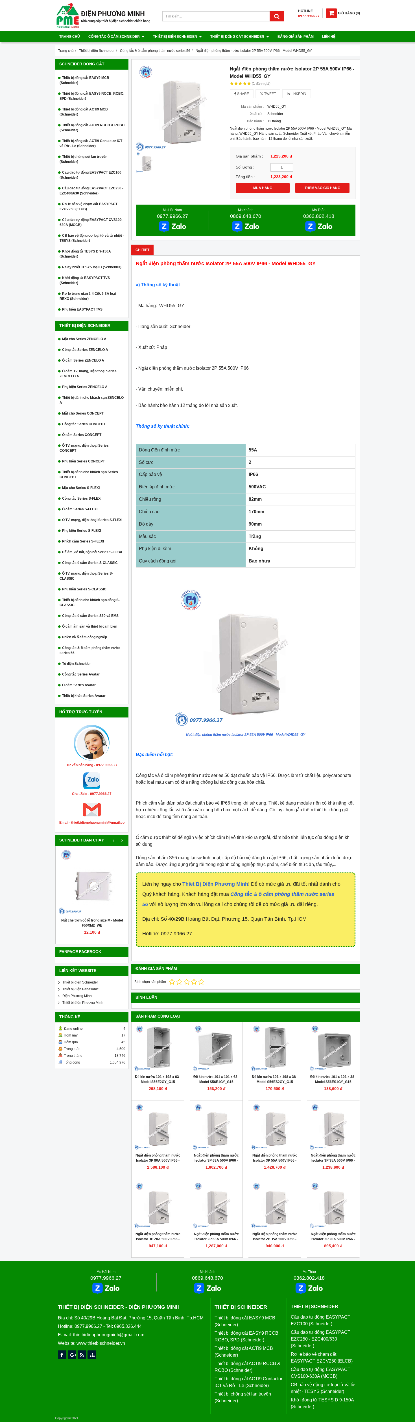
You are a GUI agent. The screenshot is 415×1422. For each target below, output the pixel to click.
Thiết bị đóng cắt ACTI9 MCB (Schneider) (84, 111)
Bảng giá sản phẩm (296, 37)
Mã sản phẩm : (252, 106)
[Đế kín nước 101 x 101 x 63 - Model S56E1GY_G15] (216, 1048)
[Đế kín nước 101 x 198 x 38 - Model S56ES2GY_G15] (274, 1048)
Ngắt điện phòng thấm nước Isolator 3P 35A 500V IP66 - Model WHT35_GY (333, 1160)
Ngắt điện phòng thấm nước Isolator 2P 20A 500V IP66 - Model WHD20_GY (333, 1239)
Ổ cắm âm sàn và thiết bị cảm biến (89, 626)
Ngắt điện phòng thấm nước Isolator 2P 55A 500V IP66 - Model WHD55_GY (245, 735)
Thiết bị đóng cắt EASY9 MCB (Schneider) (84, 80)
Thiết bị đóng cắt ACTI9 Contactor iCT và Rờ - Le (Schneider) (91, 143)
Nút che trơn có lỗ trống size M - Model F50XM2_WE (92, 922)
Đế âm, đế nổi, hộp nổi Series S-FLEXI (92, 552)
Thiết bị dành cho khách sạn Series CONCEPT (89, 474)
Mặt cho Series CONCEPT (83, 413)
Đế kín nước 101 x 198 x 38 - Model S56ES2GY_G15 (275, 1079)
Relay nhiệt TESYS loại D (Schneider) (91, 267)
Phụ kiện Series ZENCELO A (85, 387)
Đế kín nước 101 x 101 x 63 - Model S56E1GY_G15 (216, 1079)
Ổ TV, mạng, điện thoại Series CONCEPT (84, 448)
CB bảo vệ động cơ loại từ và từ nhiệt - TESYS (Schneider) (92, 238)
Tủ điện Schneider (76, 664)
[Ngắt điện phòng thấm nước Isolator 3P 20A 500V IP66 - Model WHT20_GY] (157, 1205)
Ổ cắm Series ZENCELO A (83, 360)
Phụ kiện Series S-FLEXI (81, 531)
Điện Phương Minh (77, 996)
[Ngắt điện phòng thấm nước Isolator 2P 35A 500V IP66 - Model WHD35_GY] (274, 1205)
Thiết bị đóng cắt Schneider (237, 37)
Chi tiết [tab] (142, 250)
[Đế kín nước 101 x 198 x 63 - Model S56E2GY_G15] (157, 1048)
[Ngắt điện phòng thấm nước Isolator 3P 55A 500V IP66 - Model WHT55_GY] (274, 1126)
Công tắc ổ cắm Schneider (114, 37)
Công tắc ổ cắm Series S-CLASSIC (90, 563)
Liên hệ (328, 37)
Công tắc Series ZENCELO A (85, 350)
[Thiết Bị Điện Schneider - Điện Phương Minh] (103, 27)
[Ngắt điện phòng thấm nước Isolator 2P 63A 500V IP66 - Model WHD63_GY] (216, 1205)
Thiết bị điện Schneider (175, 37)
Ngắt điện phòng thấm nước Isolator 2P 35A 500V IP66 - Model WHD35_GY (274, 1239)
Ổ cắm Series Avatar (79, 685)
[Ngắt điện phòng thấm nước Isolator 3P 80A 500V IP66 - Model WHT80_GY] (157, 1126)
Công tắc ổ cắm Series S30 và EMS (90, 616)
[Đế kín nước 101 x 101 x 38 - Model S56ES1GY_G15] (333, 1048)
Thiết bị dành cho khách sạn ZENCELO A (92, 400)
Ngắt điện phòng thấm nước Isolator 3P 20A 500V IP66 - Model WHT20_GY (158, 1239)
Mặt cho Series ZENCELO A (84, 339)
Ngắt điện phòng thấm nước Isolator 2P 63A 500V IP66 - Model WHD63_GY (216, 1239)
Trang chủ (69, 37)
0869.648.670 (245, 216)
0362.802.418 (318, 216)
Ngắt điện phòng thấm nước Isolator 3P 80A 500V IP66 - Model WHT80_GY (158, 1160)
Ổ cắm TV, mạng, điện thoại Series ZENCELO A (88, 373)
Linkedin (298, 94)
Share (242, 94)
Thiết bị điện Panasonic (80, 989)
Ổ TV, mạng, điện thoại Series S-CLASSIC (86, 576)
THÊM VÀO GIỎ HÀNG (322, 188)
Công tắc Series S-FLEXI (81, 498)
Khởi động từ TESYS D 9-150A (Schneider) (85, 253)
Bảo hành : (255, 121)
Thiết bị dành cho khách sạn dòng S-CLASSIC (90, 602)
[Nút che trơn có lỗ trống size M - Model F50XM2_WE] (92, 882)
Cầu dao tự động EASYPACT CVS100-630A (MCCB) (91, 222)
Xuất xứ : (257, 114)
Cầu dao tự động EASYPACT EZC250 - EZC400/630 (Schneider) (91, 190)
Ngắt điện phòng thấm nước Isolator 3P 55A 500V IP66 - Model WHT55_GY (274, 1160)
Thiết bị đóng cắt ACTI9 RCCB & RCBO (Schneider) (92, 127)
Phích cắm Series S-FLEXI (83, 541)
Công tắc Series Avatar (81, 674)
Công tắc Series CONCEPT (83, 424)
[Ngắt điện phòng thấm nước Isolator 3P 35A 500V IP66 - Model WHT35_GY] (333, 1126)
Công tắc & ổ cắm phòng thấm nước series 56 (90, 650)
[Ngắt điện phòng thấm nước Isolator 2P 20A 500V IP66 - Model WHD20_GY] (333, 1205)
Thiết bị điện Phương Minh (82, 1003)
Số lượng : (245, 167)
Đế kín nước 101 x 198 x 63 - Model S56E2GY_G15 (158, 1079)
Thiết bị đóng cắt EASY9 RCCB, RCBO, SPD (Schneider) (92, 96)
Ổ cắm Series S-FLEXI (79, 509)
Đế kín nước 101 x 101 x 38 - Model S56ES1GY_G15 (333, 1079)
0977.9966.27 (172, 216)
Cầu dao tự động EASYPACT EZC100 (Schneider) (90, 175)
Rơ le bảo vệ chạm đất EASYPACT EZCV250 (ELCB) (88, 206)
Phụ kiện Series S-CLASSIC (84, 589)
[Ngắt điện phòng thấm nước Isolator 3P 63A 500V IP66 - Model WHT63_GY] (216, 1126)
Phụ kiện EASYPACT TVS (82, 309)
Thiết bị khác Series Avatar (84, 696)
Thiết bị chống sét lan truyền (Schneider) (83, 159)
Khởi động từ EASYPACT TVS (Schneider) (85, 280)
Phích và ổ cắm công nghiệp (84, 637)
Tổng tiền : (245, 177)
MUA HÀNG (262, 188)
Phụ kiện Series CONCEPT (83, 461)
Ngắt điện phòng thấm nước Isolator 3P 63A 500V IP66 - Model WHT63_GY (216, 1160)
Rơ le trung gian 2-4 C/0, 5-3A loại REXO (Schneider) (88, 296)
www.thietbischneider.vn (101, 1343)
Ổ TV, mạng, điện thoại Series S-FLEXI (92, 520)
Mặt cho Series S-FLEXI (81, 488)
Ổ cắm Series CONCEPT (81, 435)
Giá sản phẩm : (249, 156)
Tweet (269, 94)
